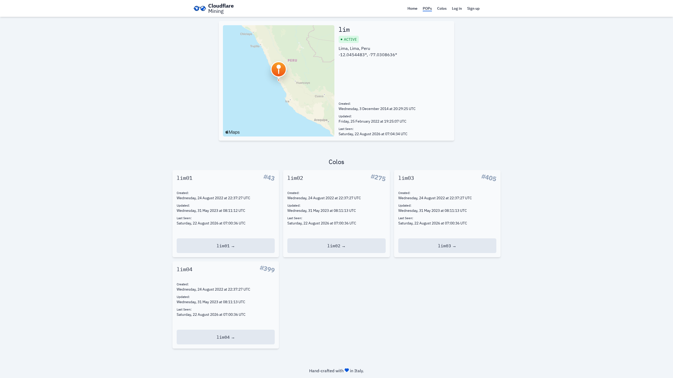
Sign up (473, 8)
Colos (442, 8)
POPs (427, 8)
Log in (457, 8)
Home (412, 8)
